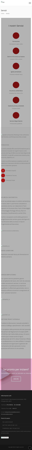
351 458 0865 (17, 405)
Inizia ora (16, 379)
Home (2, 13)
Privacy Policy (5, 437)
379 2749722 (10, 405)
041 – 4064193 (13, 408)
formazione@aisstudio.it (7, 414)
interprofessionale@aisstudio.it (12, 412)
